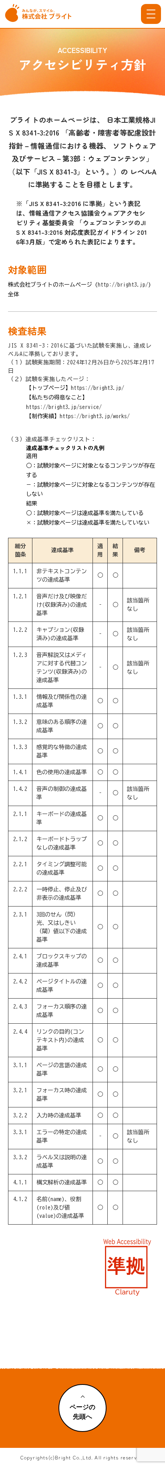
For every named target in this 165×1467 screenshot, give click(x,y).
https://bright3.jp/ (97, 388)
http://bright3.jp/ (123, 284)
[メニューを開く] (151, 14)
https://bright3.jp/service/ (64, 407)
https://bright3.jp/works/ (95, 416)
